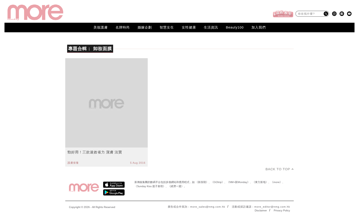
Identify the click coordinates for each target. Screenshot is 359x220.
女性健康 (189, 27)
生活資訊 (211, 27)
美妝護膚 (100, 27)
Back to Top (278, 169)
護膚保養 (73, 162)
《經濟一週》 (176, 186)
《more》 (276, 182)
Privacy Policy (282, 210)
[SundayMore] (35, 12)
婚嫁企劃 (145, 27)
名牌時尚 (123, 27)
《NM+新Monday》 (238, 182)
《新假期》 (201, 182)
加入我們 (258, 27)
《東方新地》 (260, 182)
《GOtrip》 (217, 182)
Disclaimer (261, 210)
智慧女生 (167, 27)
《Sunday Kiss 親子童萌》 (149, 186)
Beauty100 (235, 27)
